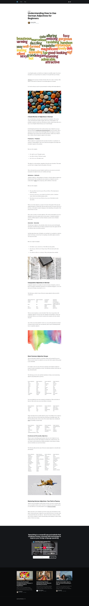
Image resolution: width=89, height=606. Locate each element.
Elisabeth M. (21, 591)
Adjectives (30, 79)
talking (35, 180)
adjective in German (52, 506)
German (29, 11)
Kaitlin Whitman (40, 590)
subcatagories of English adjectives (43, 130)
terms (29, 420)
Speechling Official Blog (20, 598)
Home (21, 1)
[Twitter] (70, 1)
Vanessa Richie (33, 22)
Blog (25, 1)
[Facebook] (68, 1)
